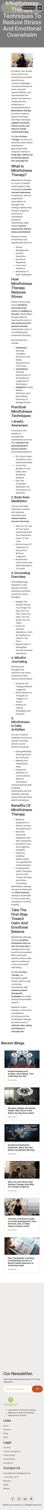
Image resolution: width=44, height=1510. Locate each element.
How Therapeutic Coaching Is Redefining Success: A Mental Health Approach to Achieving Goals (21, 1262)
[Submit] (37, 1389)
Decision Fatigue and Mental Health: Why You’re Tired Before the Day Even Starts (21, 1110)
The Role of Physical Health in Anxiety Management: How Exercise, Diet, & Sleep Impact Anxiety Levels (22, 1222)
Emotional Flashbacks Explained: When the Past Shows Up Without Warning (21, 1147)
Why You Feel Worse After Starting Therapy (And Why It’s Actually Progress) (21, 1184)
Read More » (12, 1080)
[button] (40, 8)
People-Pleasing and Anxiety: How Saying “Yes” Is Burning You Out (21, 1073)
